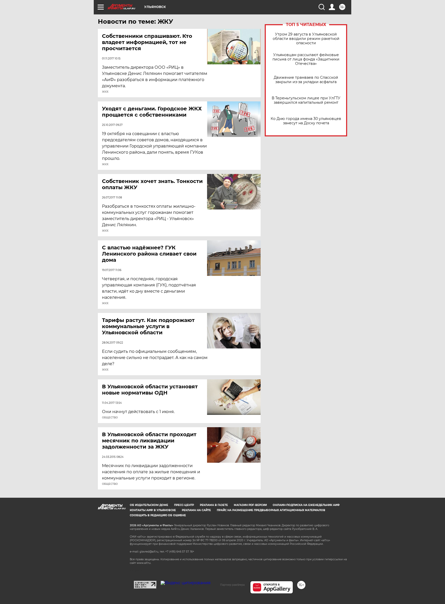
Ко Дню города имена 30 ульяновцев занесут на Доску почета (306, 121)
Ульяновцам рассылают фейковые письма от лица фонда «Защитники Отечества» (305, 59)
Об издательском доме (149, 505)
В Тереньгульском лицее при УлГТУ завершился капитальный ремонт (306, 100)
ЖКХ (105, 92)
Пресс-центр (184, 505)
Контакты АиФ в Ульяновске (153, 510)
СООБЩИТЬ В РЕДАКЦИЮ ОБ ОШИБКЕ (158, 515)
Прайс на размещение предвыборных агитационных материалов (271, 510)
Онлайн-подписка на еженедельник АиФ (306, 505)
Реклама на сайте (196, 510)
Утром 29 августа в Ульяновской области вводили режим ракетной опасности (306, 38)
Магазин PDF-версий (250, 505)
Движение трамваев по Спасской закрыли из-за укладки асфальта (306, 79)
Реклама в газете (214, 505)
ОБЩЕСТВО (110, 417)
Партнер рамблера (232, 584)
